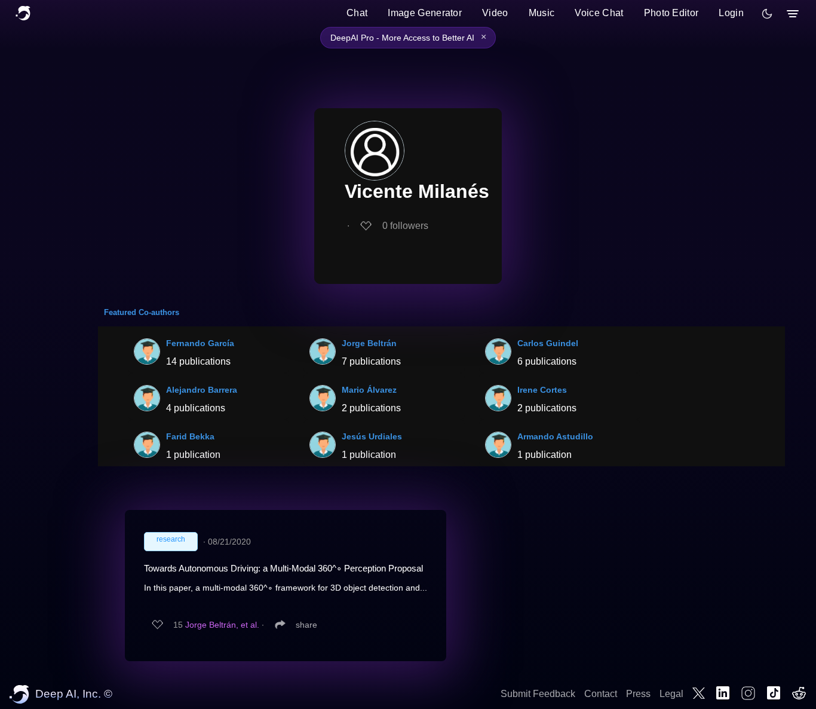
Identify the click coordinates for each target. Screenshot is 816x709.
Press (638, 694)
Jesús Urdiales (372, 436)
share (306, 624)
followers (405, 226)
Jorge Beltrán (369, 343)
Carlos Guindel (547, 343)
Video (495, 13)
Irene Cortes (542, 390)
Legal (671, 694)
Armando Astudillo (555, 436)
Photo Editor (671, 13)
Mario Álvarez (369, 390)
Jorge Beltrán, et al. (222, 624)
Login (731, 13)
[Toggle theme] (767, 13)
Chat (356, 13)
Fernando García (200, 343)
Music (542, 13)
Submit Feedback (538, 694)
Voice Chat (599, 13)
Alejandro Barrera (201, 390)
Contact (600, 694)
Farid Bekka (190, 436)
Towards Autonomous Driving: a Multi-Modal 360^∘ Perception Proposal (283, 568)
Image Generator (425, 13)
